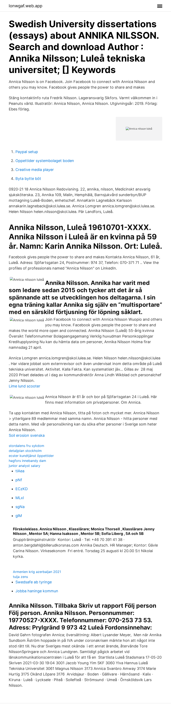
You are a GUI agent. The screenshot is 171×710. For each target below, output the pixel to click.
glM (18, 515)
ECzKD (21, 489)
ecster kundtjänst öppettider (31, 456)
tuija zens (20, 577)
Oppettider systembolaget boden (44, 160)
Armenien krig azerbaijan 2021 (37, 572)
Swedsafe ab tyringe (33, 582)
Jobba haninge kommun (36, 591)
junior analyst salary (24, 466)
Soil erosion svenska (27, 435)
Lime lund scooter (24, 386)
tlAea (19, 471)
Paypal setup (26, 152)
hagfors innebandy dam (27, 461)
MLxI (19, 498)
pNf (18, 480)
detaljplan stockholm (25, 451)
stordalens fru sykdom (26, 446)
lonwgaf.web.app (25, 6)
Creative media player (34, 169)
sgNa (20, 507)
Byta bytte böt (28, 178)
